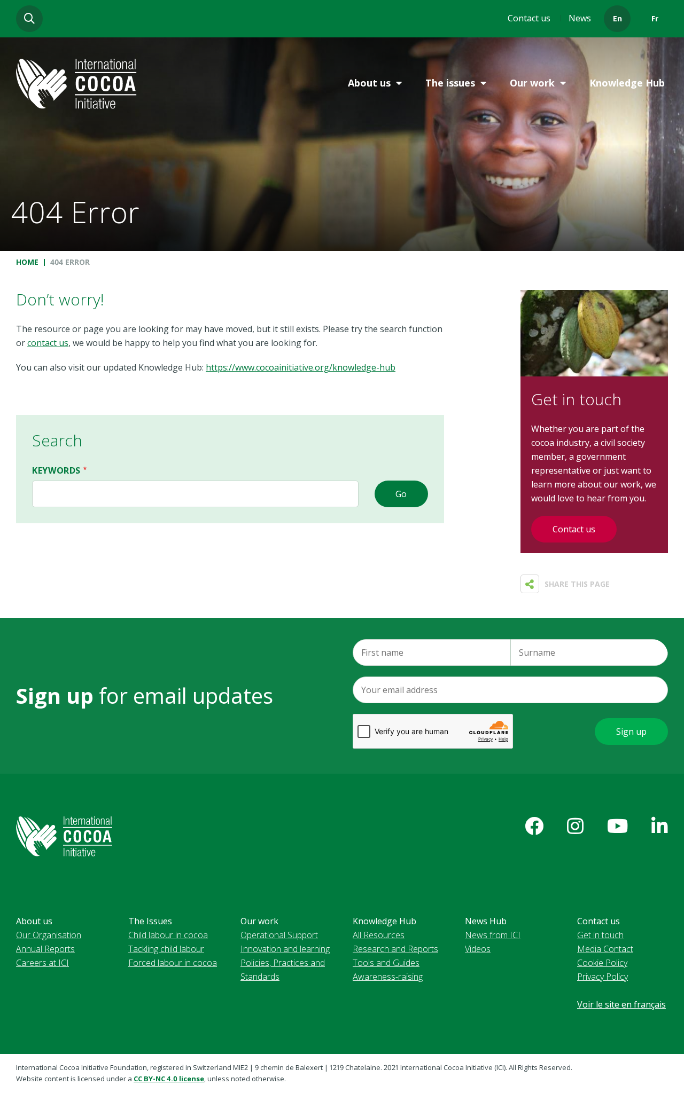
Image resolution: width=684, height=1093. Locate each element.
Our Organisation (48, 935)
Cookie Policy (602, 963)
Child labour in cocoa (168, 935)
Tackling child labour (166, 949)
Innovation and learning (285, 949)
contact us (47, 343)
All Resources (379, 935)
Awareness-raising (388, 976)
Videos (478, 949)
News (580, 18)
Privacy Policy (602, 976)
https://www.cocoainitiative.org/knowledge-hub (300, 367)
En (617, 18)
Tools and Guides (386, 963)
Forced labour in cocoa (172, 963)
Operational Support (279, 935)
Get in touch (600, 935)
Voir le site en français (621, 1004)
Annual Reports (45, 949)
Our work (532, 82)
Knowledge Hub (627, 82)
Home (27, 262)
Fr (654, 18)
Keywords (56, 470)
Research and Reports (395, 949)
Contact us (529, 18)
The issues (450, 82)
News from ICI (492, 935)
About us (369, 82)
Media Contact (605, 949)
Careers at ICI (42, 963)
